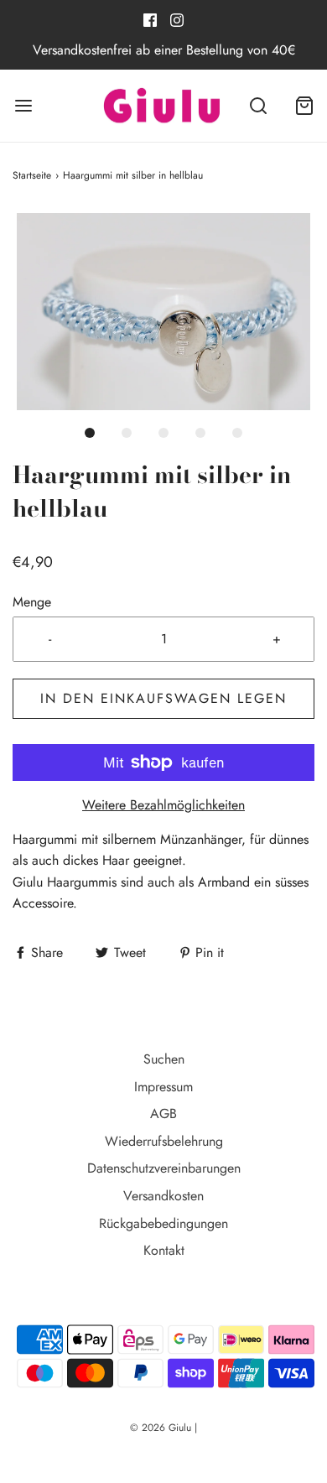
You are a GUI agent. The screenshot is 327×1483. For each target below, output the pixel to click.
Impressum (163, 1086)
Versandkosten (163, 1195)
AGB (163, 1113)
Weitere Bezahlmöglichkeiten (163, 804)
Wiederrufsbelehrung (164, 1141)
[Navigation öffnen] (23, 106)
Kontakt (163, 1250)
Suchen (163, 1059)
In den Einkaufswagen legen (163, 698)
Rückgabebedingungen (163, 1223)
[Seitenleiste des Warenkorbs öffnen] (304, 106)
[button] (163, 311)
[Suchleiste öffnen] (258, 106)
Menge (32, 601)
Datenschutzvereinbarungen (164, 1168)
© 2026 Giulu (160, 1427)
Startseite (32, 175)
